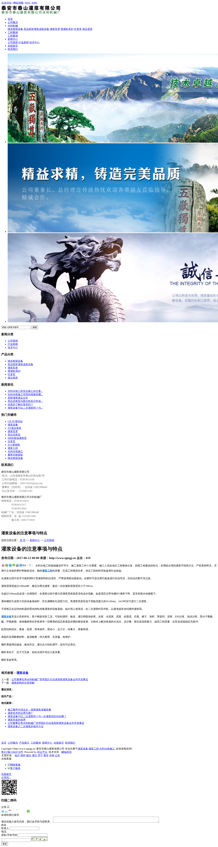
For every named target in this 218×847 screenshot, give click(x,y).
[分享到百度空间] (13, 565)
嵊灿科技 (66, 752)
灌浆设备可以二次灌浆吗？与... (25, 407)
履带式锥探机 (15, 454)
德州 (23, 755)
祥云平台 (42, 752)
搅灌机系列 (67, 29)
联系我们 (13, 49)
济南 (51, 755)
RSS (27, 2)
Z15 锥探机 (14, 444)
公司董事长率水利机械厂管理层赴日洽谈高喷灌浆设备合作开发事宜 (49, 679)
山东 (57, 755)
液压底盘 (87, 29)
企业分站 (6, 2)
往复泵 (78, 29)
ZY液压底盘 (14, 428)
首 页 (23, 540)
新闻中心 (13, 39)
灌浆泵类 (55, 29)
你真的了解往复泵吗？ (20, 404)
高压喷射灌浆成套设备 (36, 29)
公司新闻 (13, 42)
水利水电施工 (15, 451)
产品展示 (24, 742)
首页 (10, 19)
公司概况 (13, 22)
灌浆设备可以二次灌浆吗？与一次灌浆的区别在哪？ (37, 716)
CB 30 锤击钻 (15, 421)
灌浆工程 (13, 448)
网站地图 (18, 2)
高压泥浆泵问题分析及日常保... (25, 401)
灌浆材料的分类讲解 (22, 682)
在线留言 (13, 45)
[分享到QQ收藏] (17, 565)
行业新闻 (24, 42)
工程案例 (13, 32)
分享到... (6, 777)
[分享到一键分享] (6, 811)
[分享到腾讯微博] (10, 565)
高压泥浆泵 (14, 434)
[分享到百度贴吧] (21, 811)
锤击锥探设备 (15, 29)
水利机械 (13, 25)
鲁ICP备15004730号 (12, 752)
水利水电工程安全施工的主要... (25, 391)
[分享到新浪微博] (3, 565)
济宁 (40, 755)
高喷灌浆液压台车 (18, 397)
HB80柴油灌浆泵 (17, 438)
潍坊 (34, 755)
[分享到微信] (28, 811)
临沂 (17, 755)
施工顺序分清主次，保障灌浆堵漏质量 (29, 709)
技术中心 (34, 42)
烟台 (28, 755)
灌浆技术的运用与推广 (20, 713)
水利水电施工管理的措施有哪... (25, 394)
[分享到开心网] (17, 811)
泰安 (46, 755)
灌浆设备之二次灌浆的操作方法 (25, 726)
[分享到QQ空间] (6, 565)
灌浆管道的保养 (17, 719)
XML (34, 2)
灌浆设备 (13, 424)
